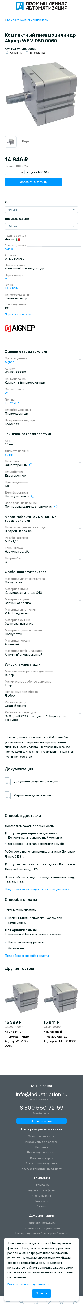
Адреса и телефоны (41, 1190)
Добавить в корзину (33, 182)
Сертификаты (41, 1196)
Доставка (41, 1147)
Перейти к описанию (18, 314)
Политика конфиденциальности (41, 1169)
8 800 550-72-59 (42, 1108)
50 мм (9, 455)
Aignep (9, 249)
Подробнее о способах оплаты (27, 956)
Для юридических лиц (41, 1152)
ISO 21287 (12, 288)
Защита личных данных (41, 1163)
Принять (41, 1293)
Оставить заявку (41, 1121)
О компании (41, 1185)
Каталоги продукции (42, 1222)
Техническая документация (41, 1228)
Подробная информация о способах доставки (37, 889)
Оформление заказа (41, 1136)
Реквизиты (42, 1201)
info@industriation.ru (41, 1094)
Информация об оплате (41, 1142)
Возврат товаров (41, 1158)
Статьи (41, 1206)
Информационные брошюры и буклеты (41, 1233)
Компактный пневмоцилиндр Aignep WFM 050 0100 (60, 1036)
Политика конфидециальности (28, 1284)
